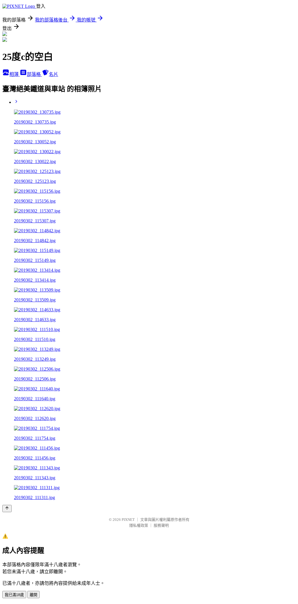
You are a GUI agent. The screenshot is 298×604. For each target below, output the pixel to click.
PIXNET (128, 519)
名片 (53, 74)
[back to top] (7, 508)
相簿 (14, 74)
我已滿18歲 (14, 595)
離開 (33, 595)
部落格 (34, 74)
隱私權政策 (138, 525)
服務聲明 (161, 525)
